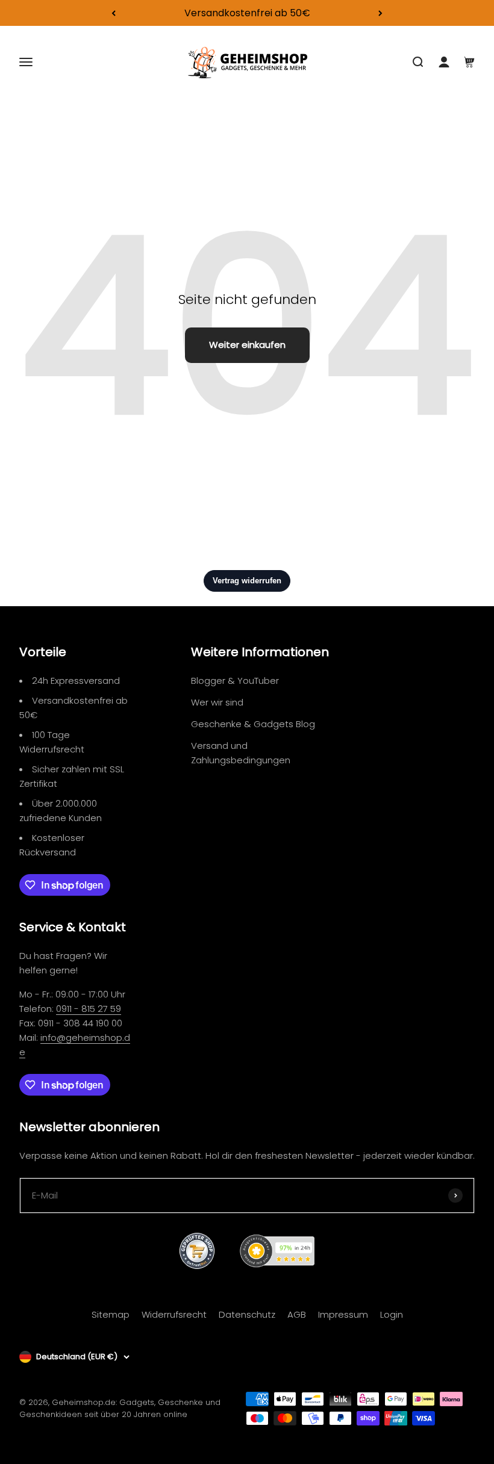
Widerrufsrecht (174, 1314)
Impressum (343, 1314)
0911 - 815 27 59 (88, 1008)
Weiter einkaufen (247, 344)
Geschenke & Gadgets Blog (253, 724)
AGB (296, 1314)
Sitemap (111, 1314)
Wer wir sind (217, 702)
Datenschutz (247, 1314)
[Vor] (380, 13)
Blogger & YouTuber (235, 680)
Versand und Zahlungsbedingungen (240, 752)
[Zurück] (113, 13)
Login (391, 1314)
